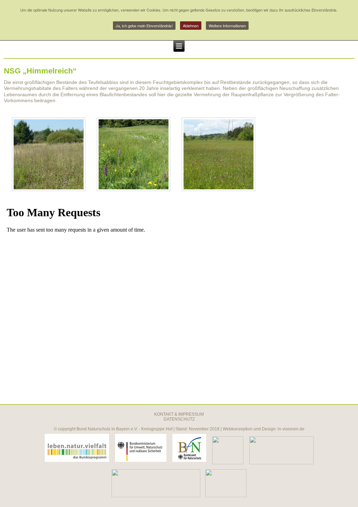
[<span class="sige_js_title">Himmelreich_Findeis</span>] (218, 189)
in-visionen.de (291, 429)
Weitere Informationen (227, 25)
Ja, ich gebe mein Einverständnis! (144, 25)
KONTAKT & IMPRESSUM (179, 414)
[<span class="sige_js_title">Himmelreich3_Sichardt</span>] (133, 189)
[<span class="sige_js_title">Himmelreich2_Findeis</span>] (48, 189)
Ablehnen (191, 25)
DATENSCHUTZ (179, 419)
